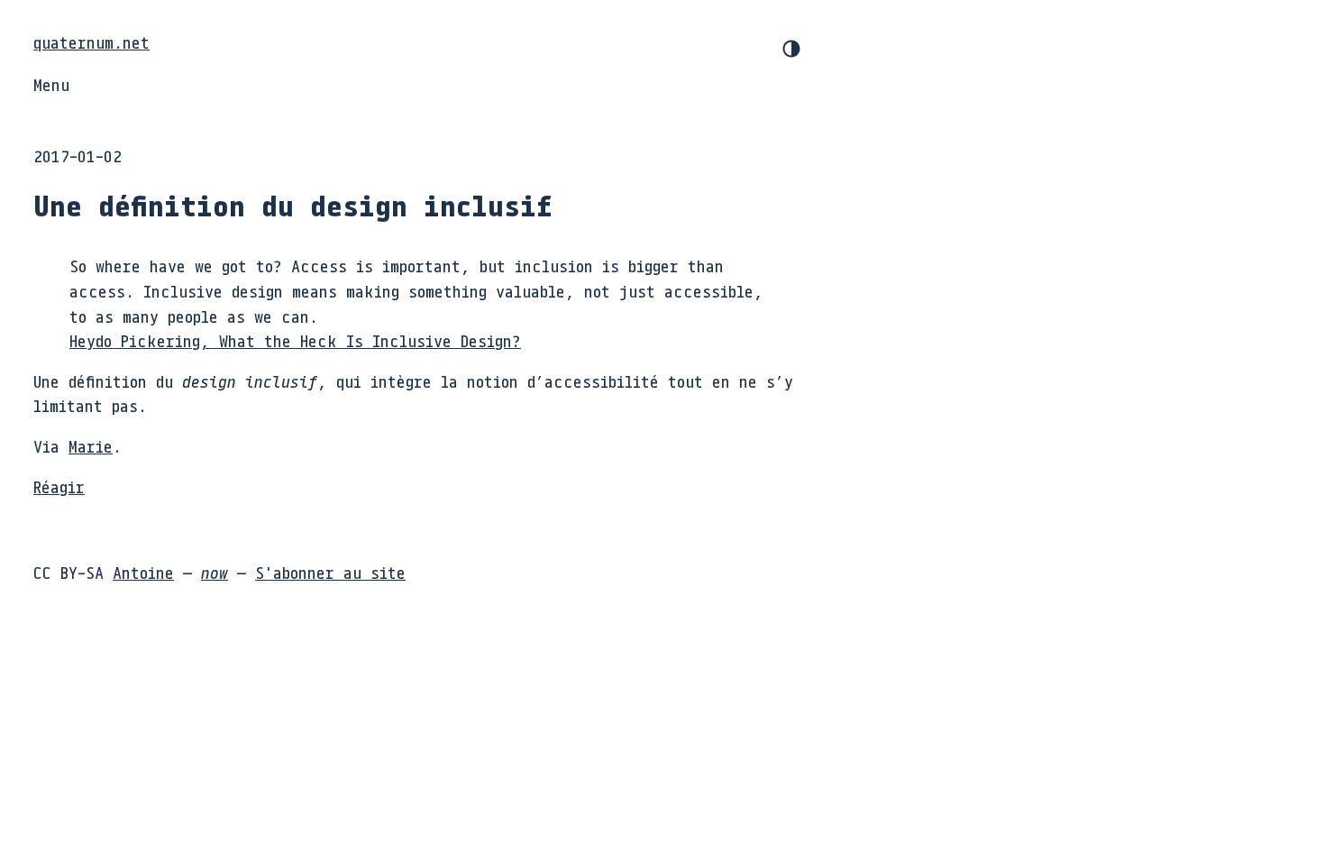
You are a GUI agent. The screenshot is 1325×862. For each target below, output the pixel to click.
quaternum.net (91, 42)
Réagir (59, 487)
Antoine (143, 572)
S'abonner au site (330, 572)
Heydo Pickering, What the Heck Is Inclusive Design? (295, 341)
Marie (91, 446)
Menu (51, 85)
